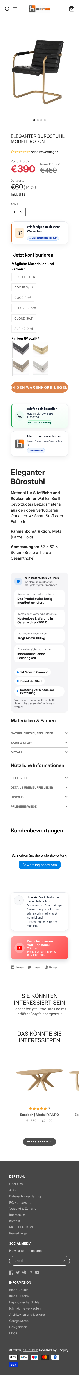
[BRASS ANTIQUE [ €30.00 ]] (41, 349)
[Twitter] (18, 1272)
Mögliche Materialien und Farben (32, 266)
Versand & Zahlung (22, 1208)
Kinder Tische (19, 1296)
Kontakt (14, 1221)
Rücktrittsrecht (20, 1202)
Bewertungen (18, 1233)
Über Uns (16, 1184)
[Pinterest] (24, 1272)
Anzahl (16, 204)
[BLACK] (21, 349)
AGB (12, 1190)
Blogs (13, 1333)
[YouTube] (37, 1272)
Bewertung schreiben (39, 865)
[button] (34, 120)
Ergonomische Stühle (24, 1302)
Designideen (18, 1327)
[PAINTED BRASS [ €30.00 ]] (21, 367)
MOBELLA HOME (21, 1227)
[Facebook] (11, 1272)
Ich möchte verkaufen (25, 1308)
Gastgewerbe (19, 1321)
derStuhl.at (30, 1350)
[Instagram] (31, 1272)
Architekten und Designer (27, 1314)
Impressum (17, 1215)
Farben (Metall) (25, 338)
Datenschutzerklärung (25, 1196)
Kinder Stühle (18, 1290)
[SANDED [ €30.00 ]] (41, 367)
